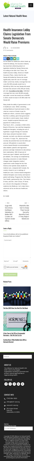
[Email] (14, 58)
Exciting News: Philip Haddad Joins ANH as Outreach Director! (14, 341)
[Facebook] (4, 58)
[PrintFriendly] (17, 58)
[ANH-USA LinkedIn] (18, 384)
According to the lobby (16, 91)
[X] (8, 58)
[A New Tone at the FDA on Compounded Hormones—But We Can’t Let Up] (17, 321)
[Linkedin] (11, 58)
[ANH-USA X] (10, 384)
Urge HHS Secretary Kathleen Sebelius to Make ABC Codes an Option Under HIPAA (10, 212)
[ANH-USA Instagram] (14, 384)
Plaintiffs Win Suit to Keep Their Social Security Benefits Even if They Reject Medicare (24, 211)
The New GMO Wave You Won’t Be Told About (15, 308)
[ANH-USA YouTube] (22, 384)
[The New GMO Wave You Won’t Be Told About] (17, 296)
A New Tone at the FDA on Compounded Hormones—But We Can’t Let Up (14, 334)
